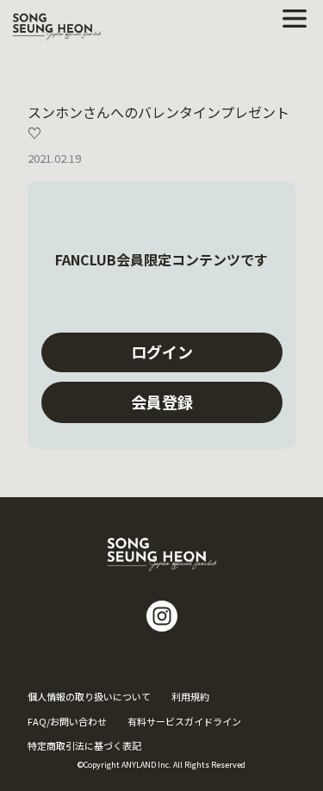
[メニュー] (295, 18)
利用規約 (190, 696)
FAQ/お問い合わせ (67, 721)
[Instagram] (161, 616)
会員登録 (162, 401)
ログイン (162, 351)
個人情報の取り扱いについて (89, 696)
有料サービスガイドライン (184, 721)
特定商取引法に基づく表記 (84, 745)
